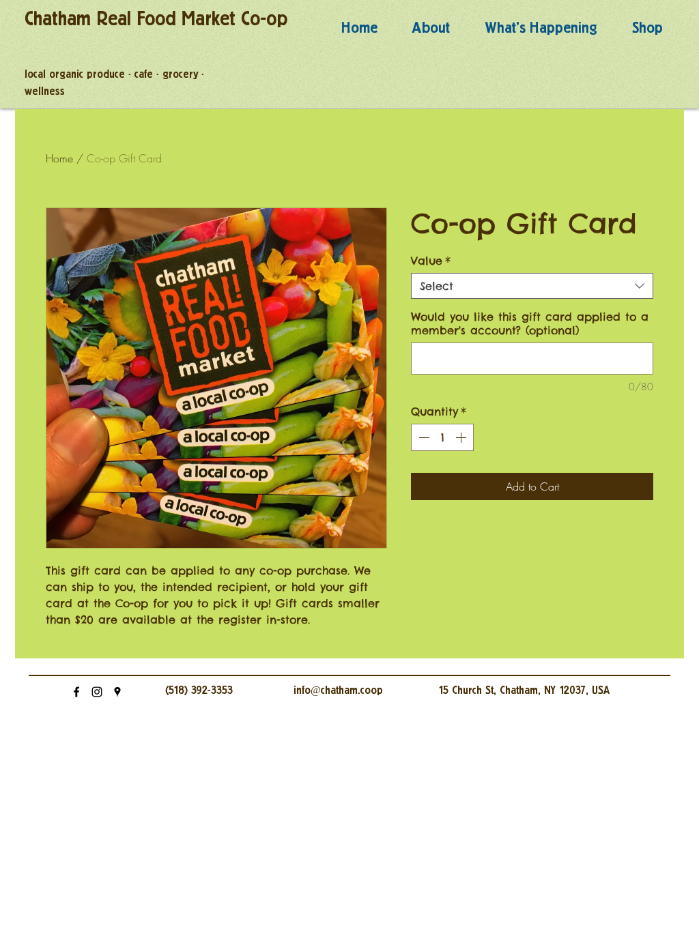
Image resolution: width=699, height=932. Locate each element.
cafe (143, 74)
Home (59, 158)
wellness (45, 91)
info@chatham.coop (338, 690)
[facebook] (76, 692)
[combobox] (532, 286)
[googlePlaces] (117, 692)
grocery (180, 74)
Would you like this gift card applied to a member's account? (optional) (529, 323)
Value (431, 260)
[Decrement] (422, 437)
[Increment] (462, 437)
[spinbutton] (442, 437)
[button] (431, 28)
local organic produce (75, 74)
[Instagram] (97, 692)
